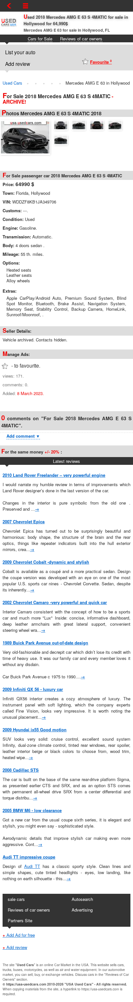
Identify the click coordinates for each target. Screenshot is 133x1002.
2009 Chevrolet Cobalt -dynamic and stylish (46, 562)
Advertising (82, 910)
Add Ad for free (19, 935)
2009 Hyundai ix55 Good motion (34, 729)
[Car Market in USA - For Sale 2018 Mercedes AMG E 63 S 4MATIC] (27, 136)
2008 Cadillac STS (21, 770)
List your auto (20, 52)
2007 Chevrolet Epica (24, 521)
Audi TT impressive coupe (29, 857)
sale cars (16, 899)
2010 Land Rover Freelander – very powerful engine (54, 475)
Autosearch (82, 899)
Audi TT (32, 866)
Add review (17, 63)
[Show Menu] (25, 6)
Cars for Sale (40, 39)
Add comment (23, 436)
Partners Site (20, 920)
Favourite (101, 62)
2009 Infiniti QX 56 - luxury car (33, 689)
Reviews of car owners (81, 39)
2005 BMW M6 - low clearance (32, 810)
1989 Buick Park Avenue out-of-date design (45, 643)
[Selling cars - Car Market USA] (8, 26)
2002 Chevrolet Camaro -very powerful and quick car (55, 602)
